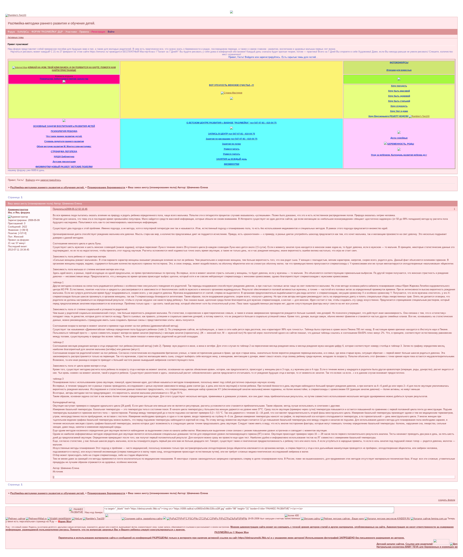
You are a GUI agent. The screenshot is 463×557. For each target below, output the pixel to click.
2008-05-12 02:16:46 (76, 209)
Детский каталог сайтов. (381, 544)
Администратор (18, 209)
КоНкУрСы (23, 31)
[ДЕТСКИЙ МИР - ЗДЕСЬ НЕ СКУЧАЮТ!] (164, 518)
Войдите (30, 180)
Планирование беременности (106, 187)
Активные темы (16, 37)
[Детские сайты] (431, 544)
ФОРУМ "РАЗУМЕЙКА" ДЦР (47, 31)
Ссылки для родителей (409, 544)
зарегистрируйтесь (50, 180)
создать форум (446, 500)
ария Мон (64, 521)
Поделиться (59, 209)
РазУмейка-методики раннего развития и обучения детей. (47, 187)
